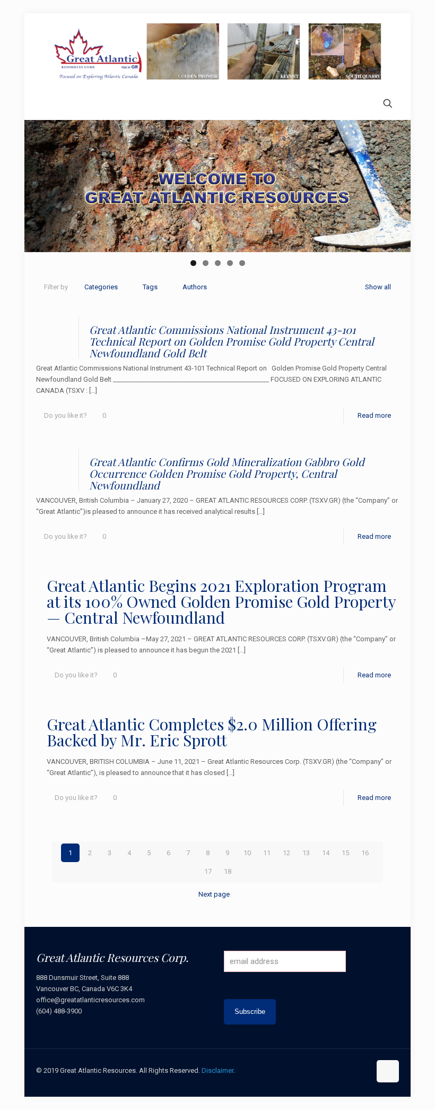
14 (325, 853)
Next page (214, 894)
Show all (378, 287)
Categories (101, 287)
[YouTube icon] (340, 1070)
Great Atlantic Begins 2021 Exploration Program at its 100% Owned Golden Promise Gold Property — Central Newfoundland (221, 601)
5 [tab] (242, 263)
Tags (150, 287)
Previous (38, 184)
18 (227, 871)
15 (345, 853)
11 (267, 853)
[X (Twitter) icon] (329, 1070)
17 (208, 871)
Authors (194, 287)
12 (286, 853)
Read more (374, 415)
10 (247, 853)
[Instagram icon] (362, 1070)
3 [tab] (218, 263)
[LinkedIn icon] (351, 1070)
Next (397, 184)
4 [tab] (230, 263)
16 (365, 853)
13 (306, 853)
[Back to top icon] (388, 1071)
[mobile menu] (45, 105)
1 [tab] (193, 263)
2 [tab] (205, 263)
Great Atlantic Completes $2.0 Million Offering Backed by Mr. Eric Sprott (212, 732)
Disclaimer (217, 1070)
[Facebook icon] (317, 1070)
